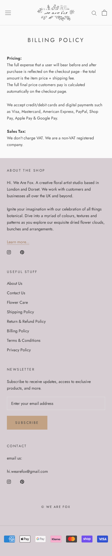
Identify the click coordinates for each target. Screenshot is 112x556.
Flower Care (17, 302)
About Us (14, 283)
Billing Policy (18, 331)
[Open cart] (104, 13)
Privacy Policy (19, 350)
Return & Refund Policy (26, 321)
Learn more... (18, 242)
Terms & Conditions (23, 340)
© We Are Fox (55, 506)
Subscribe (27, 422)
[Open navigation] (8, 12)
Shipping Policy (20, 312)
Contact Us (16, 293)
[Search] (94, 12)
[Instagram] (9, 252)
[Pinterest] (22, 252)
